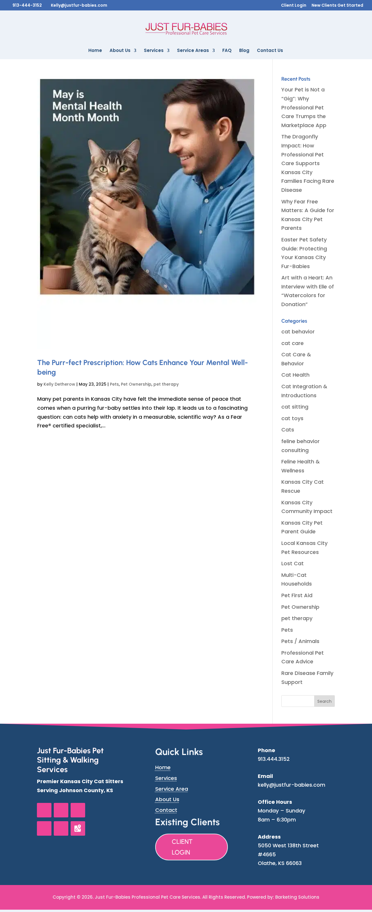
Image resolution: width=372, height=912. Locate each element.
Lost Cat (292, 563)
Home (95, 50)
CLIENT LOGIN (182, 847)
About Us (120, 50)
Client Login (293, 5)
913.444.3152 (274, 759)
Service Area (171, 788)
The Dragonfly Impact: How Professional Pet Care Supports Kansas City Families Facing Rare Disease (307, 163)
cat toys (292, 418)
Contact (166, 810)
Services (154, 50)
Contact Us (270, 50)
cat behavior (298, 331)
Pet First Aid (296, 595)
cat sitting (294, 406)
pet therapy (166, 384)
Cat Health (295, 374)
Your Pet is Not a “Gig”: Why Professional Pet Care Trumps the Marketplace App (303, 107)
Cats (287, 429)
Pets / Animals (300, 641)
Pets (114, 384)
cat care (292, 343)
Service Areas (193, 50)
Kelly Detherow (59, 384)
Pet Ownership (136, 384)
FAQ (227, 50)
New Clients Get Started (337, 5)
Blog (244, 50)
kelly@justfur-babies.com (291, 784)
